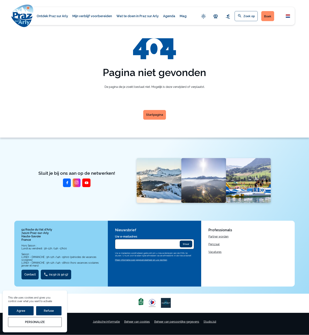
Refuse (49, 310)
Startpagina (154, 114)
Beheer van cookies (137, 321)
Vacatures (215, 252)
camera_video (215, 16)
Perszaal (214, 244)
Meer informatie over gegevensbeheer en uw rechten (141, 260)
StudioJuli (209, 321)
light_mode (203, 16)
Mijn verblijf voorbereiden (92, 16)
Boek (267, 16)
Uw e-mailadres (126, 236)
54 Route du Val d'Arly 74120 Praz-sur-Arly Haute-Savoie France (36, 234)
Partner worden (218, 236)
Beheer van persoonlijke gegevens (176, 321)
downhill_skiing (227, 16)
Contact (30, 274)
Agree (21, 310)
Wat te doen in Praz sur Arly (137, 16)
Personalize (35, 322)
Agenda (169, 16)
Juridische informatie (106, 321)
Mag (183, 16)
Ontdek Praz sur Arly (52, 16)
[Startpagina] (22, 15)
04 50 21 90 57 (56, 274)
